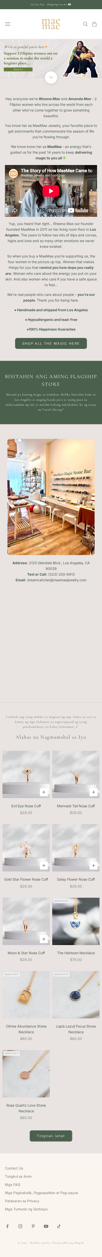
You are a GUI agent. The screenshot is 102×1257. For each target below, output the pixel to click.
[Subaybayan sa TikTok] (58, 1226)
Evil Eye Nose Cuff (26, 806)
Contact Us (14, 1168)
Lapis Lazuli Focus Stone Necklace (76, 1029)
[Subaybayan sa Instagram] (20, 1226)
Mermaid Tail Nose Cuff (76, 806)
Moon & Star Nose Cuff (26, 953)
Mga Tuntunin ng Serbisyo (26, 1209)
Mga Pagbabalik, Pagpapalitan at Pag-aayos (41, 1193)
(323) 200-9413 (61, 574)
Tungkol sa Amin (18, 1176)
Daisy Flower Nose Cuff (76, 879)
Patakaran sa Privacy (22, 1201)
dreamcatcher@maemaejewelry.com (56, 580)
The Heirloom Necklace (76, 953)
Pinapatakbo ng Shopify (68, 1242)
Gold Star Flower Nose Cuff (26, 879)
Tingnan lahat (51, 1136)
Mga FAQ (12, 1184)
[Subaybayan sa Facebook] (7, 1226)
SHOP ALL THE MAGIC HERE (51, 343)
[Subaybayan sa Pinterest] (33, 1226)
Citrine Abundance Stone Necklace (26, 1029)
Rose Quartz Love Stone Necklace (26, 1108)
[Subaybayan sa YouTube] (46, 1226)
